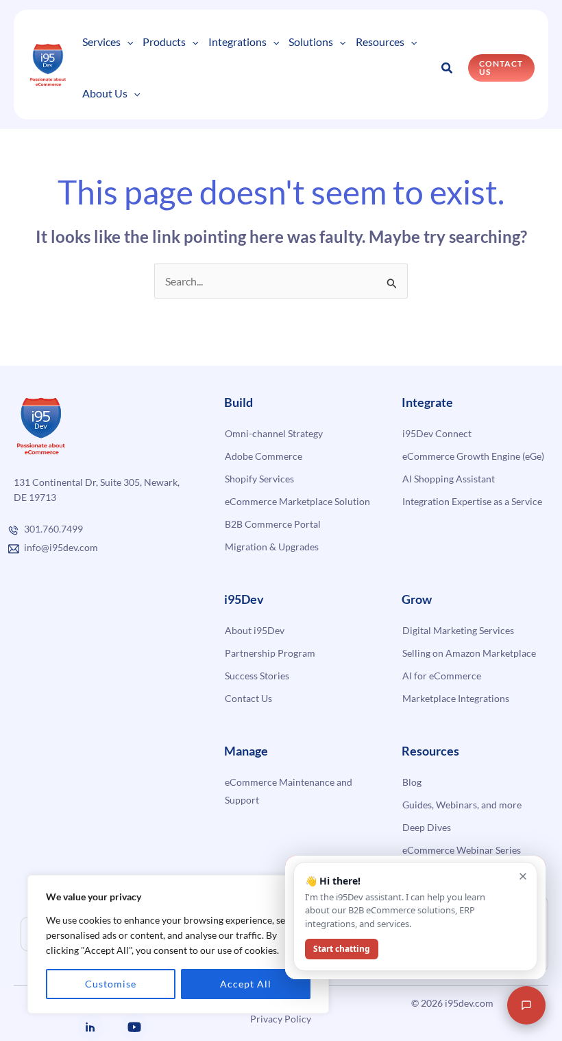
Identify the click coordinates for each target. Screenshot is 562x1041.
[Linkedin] (90, 1027)
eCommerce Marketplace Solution (297, 501)
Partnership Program (270, 653)
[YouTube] (134, 1027)
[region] (178, 944)
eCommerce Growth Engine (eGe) (473, 456)
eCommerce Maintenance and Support (288, 791)
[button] (127, 42)
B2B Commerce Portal (273, 524)
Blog (412, 782)
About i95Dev (254, 630)
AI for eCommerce (441, 675)
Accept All (245, 984)
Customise (110, 984)
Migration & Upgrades (272, 546)
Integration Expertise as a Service (472, 501)
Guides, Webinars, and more (462, 804)
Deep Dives (426, 827)
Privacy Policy (280, 1019)
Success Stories (257, 675)
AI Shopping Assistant (448, 478)
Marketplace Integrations (455, 698)
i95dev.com (469, 1003)
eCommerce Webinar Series (461, 850)
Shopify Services (259, 478)
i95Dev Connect (437, 433)
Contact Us (248, 698)
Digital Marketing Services (458, 630)
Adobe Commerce (263, 456)
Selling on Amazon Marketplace (469, 653)
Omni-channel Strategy (274, 433)
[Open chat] (526, 1005)
